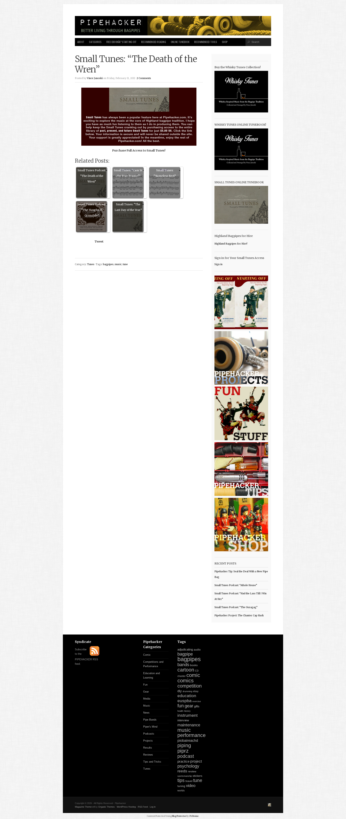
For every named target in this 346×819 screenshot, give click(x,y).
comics (185, 680)
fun (180, 705)
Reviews (148, 754)
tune (125, 264)
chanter (181, 676)
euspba (184, 700)
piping (184, 745)
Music (146, 705)
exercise (196, 701)
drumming (187, 691)
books (194, 665)
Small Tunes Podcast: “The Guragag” (235, 607)
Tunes (90, 264)
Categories (95, 42)
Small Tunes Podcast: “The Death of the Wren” (91, 176)
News (146, 712)
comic (193, 675)
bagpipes (108, 264)
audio (197, 649)
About (80, 42)
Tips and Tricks (152, 761)
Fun (145, 684)
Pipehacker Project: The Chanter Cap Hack (239, 615)
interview (183, 720)
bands (183, 664)
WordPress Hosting (126, 807)
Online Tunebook (180, 42)
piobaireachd (187, 741)
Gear (146, 691)
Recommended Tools (205, 42)
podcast (185, 756)
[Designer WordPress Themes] (269, 805)
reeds (182, 771)
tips (181, 780)
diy (179, 691)
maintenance (188, 725)
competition (189, 686)
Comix (147, 654)
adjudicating (185, 649)
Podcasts (148, 733)
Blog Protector (179, 816)
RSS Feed (143, 807)
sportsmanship (184, 776)
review (192, 771)
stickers (197, 775)
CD (197, 670)
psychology (188, 766)
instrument (187, 715)
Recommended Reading (153, 42)
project (196, 761)
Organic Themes (106, 807)
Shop (225, 42)
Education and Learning (151, 675)
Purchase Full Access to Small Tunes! (138, 150)
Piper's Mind (150, 726)
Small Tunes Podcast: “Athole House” (235, 585)
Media (146, 698)
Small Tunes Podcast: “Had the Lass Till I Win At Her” (240, 596)
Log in (153, 807)
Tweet (99, 241)
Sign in (218, 264)
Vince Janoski (95, 78)
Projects (148, 740)
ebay (195, 691)
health (180, 711)
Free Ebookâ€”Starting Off (121, 42)
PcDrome (194, 816)
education (186, 695)
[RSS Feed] (94, 654)
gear (189, 705)
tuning (181, 786)
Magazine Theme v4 (85, 807)
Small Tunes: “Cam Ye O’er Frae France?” (128, 173)
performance (191, 735)
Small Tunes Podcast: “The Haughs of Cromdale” (91, 210)
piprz (183, 751)
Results (147, 747)
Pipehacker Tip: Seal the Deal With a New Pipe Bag (241, 574)
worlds (181, 790)
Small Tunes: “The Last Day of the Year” (128, 207)
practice (183, 761)
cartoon (185, 670)
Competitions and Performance (153, 664)
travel (188, 781)
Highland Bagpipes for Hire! (230, 243)
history (187, 711)
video (190, 785)
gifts (196, 706)
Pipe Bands (150, 719)
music (118, 264)
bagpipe (185, 654)
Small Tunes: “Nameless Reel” (165, 173)
